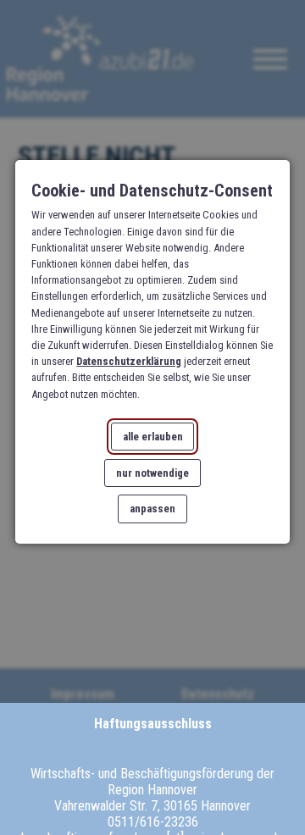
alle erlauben (153, 435)
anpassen (152, 508)
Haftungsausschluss (153, 724)
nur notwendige (152, 472)
